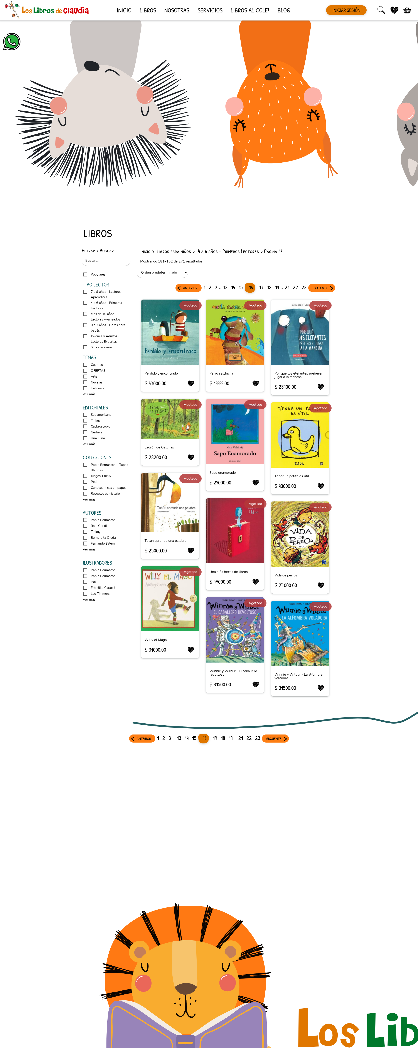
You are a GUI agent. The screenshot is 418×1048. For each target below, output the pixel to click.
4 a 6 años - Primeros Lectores (228, 251)
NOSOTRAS (176, 10)
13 (225, 287)
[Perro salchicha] (235, 332)
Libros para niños (174, 251)
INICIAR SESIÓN (346, 10)
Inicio (145, 251)
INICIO (124, 10)
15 (240, 287)
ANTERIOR (190, 288)
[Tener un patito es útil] (300, 435)
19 (277, 287)
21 (287, 287)
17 (261, 287)
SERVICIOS (210, 10)
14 (233, 287)
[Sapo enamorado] (235, 431)
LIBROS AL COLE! (250, 10)
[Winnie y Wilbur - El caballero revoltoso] (235, 630)
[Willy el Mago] (170, 598)
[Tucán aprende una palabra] (170, 502)
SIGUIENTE (320, 288)
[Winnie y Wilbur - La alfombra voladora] (300, 633)
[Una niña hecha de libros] (235, 530)
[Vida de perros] (300, 534)
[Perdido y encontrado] (170, 332)
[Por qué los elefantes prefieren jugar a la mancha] (300, 332)
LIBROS (148, 10)
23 (304, 287)
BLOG (284, 10)
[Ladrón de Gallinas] (170, 419)
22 (295, 287)
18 (269, 287)
